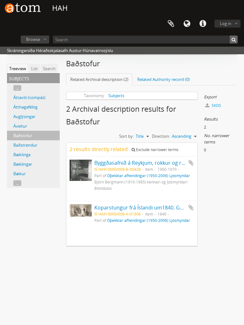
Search (49, 68)
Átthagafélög (25, 107)
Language (187, 24)
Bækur (19, 173)
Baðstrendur (25, 145)
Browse (33, 39)
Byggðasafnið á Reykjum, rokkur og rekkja (143, 162)
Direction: (161, 136)
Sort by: (126, 136)
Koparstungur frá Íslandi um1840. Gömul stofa (150, 207)
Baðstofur (22, 135)
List (34, 68)
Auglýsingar (24, 116)
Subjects (116, 95)
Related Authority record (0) (163, 79)
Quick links (203, 24)
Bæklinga (21, 154)
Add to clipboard (191, 163)
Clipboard (171, 24)
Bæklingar (22, 164)
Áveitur (20, 126)
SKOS (216, 105)
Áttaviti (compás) (29, 97)
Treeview (17, 68)
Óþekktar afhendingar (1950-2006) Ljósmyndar (148, 175)
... (17, 88)
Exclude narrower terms (157, 149)
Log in (225, 23)
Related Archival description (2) (99, 79)
